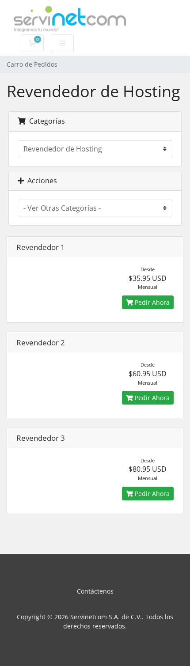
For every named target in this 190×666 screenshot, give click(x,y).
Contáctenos (95, 591)
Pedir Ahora (151, 302)
